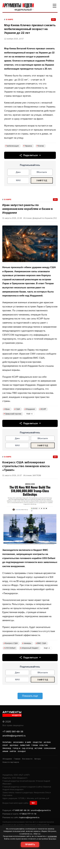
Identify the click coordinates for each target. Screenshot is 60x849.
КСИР (43, 409)
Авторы (37, 759)
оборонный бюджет (29, 648)
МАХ (18, 180)
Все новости (27, 759)
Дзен (18, 172)
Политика (7, 742)
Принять (30, 844)
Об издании (7, 759)
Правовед (6, 748)
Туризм (34, 745)
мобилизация (12, 146)
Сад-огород (27, 748)
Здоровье (14, 745)
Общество (37, 742)
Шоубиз (47, 742)
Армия (5, 751)
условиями (52, 836)
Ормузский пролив (12, 414)
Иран (7, 409)
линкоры (26, 643)
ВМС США (41, 643)
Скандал (22, 751)
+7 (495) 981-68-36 (12, 731)
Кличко (40, 146)
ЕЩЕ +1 (29, 414)
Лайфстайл (25, 745)
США (17, 409)
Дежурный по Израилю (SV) (44, 218)
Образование (50, 748)
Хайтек (13, 751)
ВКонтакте (42, 172)
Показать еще (30, 696)
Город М (16, 748)
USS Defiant (9, 648)
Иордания (30, 409)
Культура (44, 745)
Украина (27, 146)
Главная (17, 759)
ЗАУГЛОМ (36, 475)
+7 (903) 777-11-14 (27, 814)
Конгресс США (11, 643)
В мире (9, 19)
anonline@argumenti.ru (14, 735)
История (38, 748)
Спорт (5, 745)
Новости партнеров (10, 762)
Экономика (18, 742)
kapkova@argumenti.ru (29, 817)
